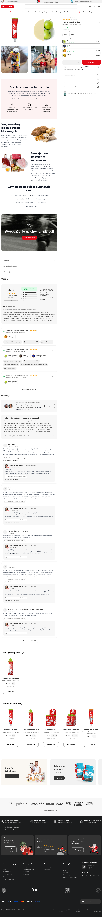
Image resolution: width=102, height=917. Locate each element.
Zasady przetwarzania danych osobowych (92, 910)
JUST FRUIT (13, 553)
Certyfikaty (26, 874)
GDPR (4, 869)
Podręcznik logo (47, 867)
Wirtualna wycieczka (68, 875)
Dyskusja (66, 83)
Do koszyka (11, 691)
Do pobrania (46, 869)
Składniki (6, 260)
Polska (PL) (88, 901)
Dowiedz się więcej (29, 237)
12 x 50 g (66, 34)
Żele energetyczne (69, 17)
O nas (64, 870)
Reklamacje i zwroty (8, 879)
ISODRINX (40, 552)
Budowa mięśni (32, 12)
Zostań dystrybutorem (29, 869)
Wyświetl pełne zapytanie (10, 460)
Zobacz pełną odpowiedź (12, 479)
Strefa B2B (26, 872)
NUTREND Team (7, 874)
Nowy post (49, 406)
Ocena (66, 79)
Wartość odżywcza (69, 75)
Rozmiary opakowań (70, 87)
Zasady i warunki (7, 867)
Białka (23, 12)
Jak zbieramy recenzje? (11, 300)
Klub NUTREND (7, 872)
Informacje (7, 272)
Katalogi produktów (28, 867)
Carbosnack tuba (10, 730)
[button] (99, 750)
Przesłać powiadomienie (70, 877)
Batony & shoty (87, 12)
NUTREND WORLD (68, 867)
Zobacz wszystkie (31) (29, 641)
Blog (4, 876)
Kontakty (65, 872)
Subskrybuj (77, 850)
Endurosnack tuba (91, 729)
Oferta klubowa (14, 12)
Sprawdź (59, 778)
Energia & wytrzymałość (46, 12)
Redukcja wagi (60, 12)
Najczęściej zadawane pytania (16, 436)
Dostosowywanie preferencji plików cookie (61, 910)
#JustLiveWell (12, 776)
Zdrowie (69, 12)
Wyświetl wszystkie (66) (29, 389)
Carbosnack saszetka (11, 678)
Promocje (77, 12)
